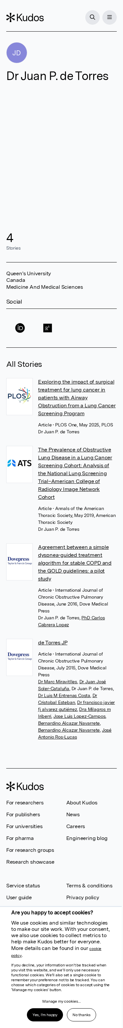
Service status (23, 885)
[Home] (25, 17)
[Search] (92, 17)
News (73, 814)
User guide (19, 897)
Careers (75, 826)
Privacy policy (82, 897)
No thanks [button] (81, 1015)
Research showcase (30, 862)
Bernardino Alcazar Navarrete (69, 723)
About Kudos (81, 802)
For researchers (25, 802)
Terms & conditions (89, 885)
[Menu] (109, 17)
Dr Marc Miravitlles (57, 681)
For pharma (20, 838)
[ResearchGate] (47, 328)
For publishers (23, 814)
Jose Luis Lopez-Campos (79, 716)
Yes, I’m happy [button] (44, 1015)
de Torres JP (53, 642)
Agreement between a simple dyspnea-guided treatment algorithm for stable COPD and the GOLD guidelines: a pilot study (75, 563)
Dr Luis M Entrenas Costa (64, 695)
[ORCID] (20, 328)
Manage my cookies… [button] (61, 1001)
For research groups (30, 850)
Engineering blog (87, 838)
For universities (24, 826)
